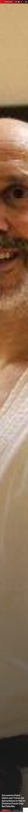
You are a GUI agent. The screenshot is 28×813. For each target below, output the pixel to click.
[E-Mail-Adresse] (18, 1)
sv (20, 810)
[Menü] (26, 2)
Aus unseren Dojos (7, 810)
